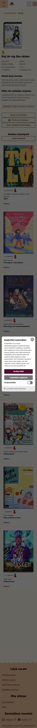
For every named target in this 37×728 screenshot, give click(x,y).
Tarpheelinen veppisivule (18, 378)
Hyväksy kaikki (18, 371)
